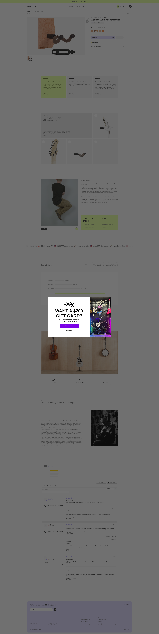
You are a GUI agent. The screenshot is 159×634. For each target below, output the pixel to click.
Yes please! (69, 326)
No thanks (69, 330)
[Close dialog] (109, 299)
